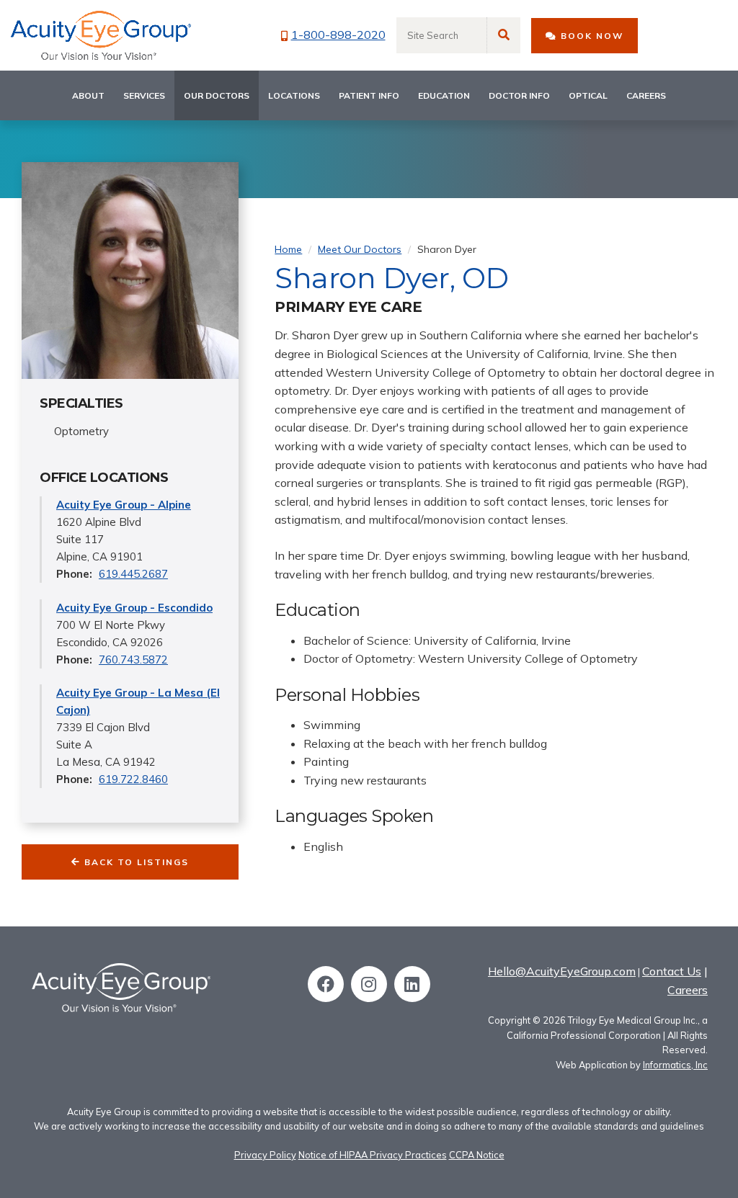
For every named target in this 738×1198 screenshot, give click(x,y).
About (88, 95)
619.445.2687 (133, 574)
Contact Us (671, 971)
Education (444, 95)
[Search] (503, 35)
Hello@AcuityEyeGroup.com (562, 971)
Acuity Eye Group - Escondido (134, 607)
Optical (588, 95)
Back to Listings (135, 862)
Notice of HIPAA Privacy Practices (372, 1155)
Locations (294, 95)
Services (144, 95)
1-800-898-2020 (338, 34)
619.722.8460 (133, 779)
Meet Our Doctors (359, 249)
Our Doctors (216, 95)
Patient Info (369, 95)
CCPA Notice (476, 1155)
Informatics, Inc (675, 1064)
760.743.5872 (133, 659)
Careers (646, 95)
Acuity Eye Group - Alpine (123, 504)
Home (288, 249)
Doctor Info (519, 95)
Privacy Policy (265, 1155)
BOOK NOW (590, 35)
